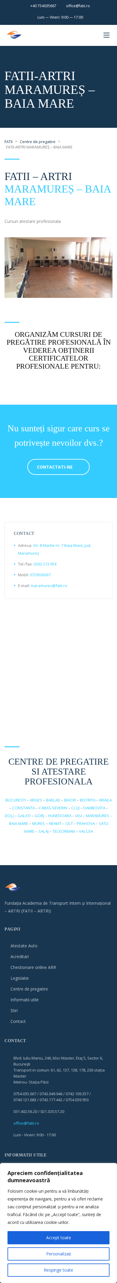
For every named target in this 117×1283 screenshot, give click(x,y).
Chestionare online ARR (33, 967)
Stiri (14, 1010)
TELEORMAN (63, 831)
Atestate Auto (24, 946)
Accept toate (58, 1237)
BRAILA (105, 800)
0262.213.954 (45, 564)
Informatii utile (24, 1000)
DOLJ (9, 815)
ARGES (36, 800)
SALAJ (43, 831)
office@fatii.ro (26, 1123)
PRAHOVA (86, 823)
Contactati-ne (55, 467)
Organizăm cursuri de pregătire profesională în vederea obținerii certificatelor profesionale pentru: (59, 350)
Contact (18, 1021)
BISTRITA (87, 800)
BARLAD (53, 800)
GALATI (24, 815)
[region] (58, 1223)
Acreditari (19, 956)
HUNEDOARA (59, 815)
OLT (69, 823)
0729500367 (40, 574)
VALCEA (86, 831)
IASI (78, 815)
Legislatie (19, 978)
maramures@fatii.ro (49, 585)
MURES (38, 823)
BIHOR (70, 800)
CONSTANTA (23, 808)
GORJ (39, 815)
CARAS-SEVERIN (53, 808)
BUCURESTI (15, 800)
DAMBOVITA (94, 808)
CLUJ (75, 808)
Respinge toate (58, 1270)
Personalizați (58, 1254)
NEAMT (55, 823)
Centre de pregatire (29, 989)
